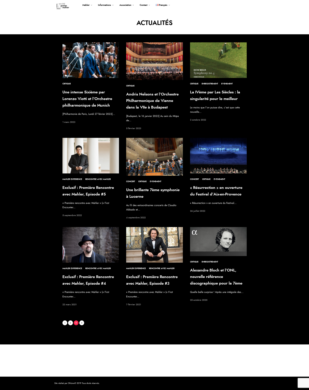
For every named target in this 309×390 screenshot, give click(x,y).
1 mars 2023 (68, 122)
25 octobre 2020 (198, 300)
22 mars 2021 (69, 305)
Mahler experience (72, 179)
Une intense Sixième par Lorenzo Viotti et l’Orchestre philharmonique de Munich (87, 98)
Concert (130, 181)
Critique (66, 84)
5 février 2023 (133, 128)
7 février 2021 (133, 305)
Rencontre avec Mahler (98, 179)
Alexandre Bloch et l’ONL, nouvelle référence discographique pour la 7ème (216, 276)
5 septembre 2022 (72, 215)
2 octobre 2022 (198, 120)
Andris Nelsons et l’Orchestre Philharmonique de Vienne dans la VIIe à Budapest (152, 100)
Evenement (227, 84)
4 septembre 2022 (136, 218)
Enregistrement (210, 84)
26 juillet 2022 (197, 211)
